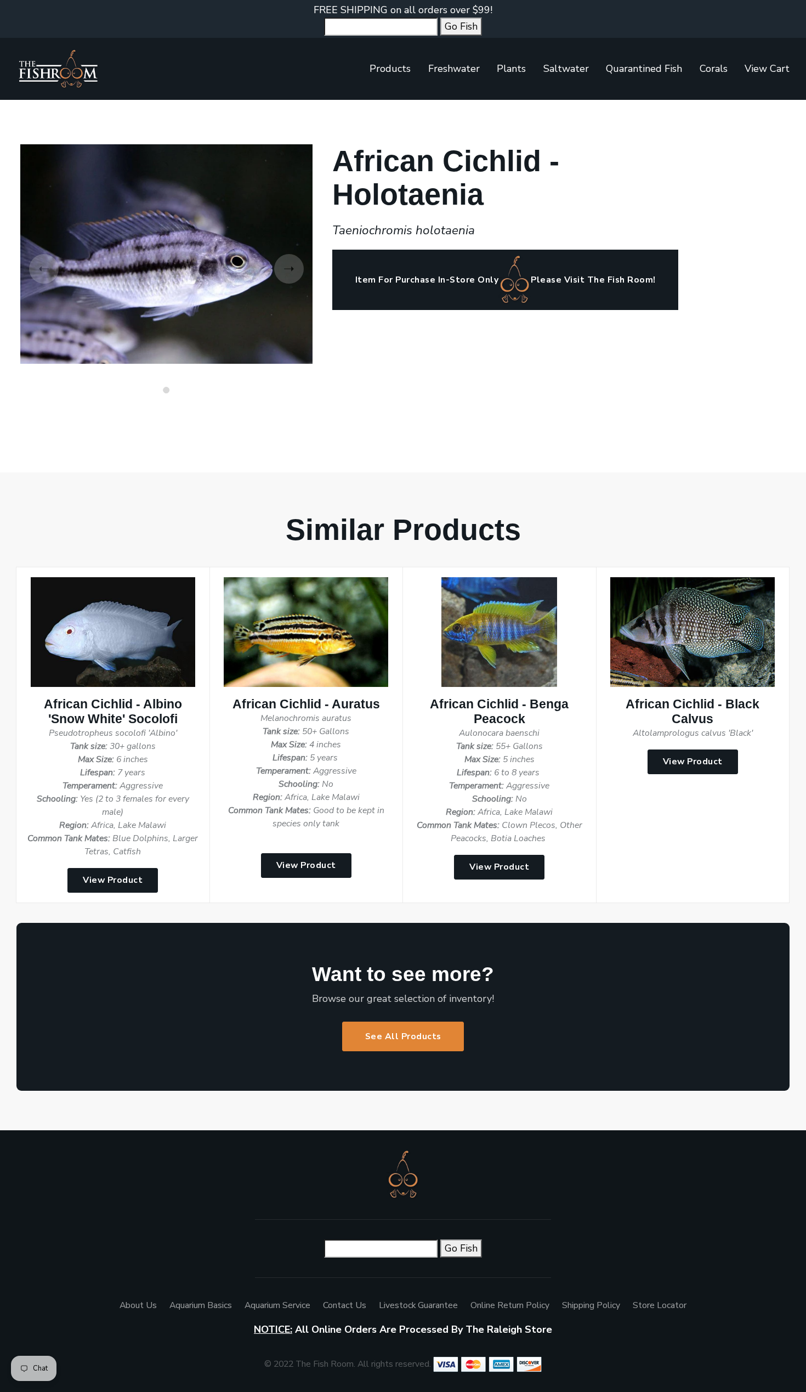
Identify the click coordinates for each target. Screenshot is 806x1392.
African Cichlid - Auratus (306, 704)
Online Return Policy (509, 1305)
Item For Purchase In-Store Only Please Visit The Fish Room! (505, 280)
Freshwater (454, 68)
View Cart (767, 68)
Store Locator (659, 1305)
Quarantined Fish (644, 68)
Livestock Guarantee (418, 1305)
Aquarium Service (277, 1305)
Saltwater (566, 68)
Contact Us (344, 1305)
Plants (511, 68)
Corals (714, 68)
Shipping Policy (591, 1305)
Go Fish (461, 26)
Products (390, 68)
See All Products (403, 1036)
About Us (138, 1305)
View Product (113, 880)
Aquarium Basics (200, 1305)
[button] (166, 390)
